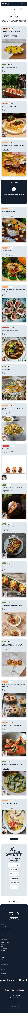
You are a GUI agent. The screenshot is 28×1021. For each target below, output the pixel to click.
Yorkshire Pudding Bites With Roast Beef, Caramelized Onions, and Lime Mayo (12, 645)
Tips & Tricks (4, 948)
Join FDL (3, 959)
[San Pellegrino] (20, 990)
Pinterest (3, 973)
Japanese (15, 887)
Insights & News (5, 942)
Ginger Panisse (6, 369)
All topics (3, 950)
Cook (7, 36)
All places (4, 934)
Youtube (3, 971)
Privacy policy (14, 997)
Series (2, 946)
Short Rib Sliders (6, 449)
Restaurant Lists (5, 928)
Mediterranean (14, 873)
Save (15, 36)
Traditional (14, 869)
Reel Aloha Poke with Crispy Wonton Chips (13, 145)
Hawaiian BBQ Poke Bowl (8, 211)
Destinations (4, 932)
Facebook (3, 969)
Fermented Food (15, 882)
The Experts (4, 930)
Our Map (3, 926)
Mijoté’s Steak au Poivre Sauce (10, 330)
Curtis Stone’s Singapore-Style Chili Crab (12, 725)
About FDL (3, 957)
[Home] (5, 3)
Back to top (12, 901)
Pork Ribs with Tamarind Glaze (10, 527)
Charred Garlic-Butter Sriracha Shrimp (12, 605)
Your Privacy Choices (14, 999)
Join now (15, 918)
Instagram (4, 967)
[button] (19, 3)
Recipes (13, 9)
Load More (14, 838)
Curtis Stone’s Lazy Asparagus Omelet (12, 764)
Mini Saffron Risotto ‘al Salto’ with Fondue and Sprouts (13, 32)
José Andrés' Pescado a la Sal (9, 803)
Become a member (15, 200)
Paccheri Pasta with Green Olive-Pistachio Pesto (13, 409)
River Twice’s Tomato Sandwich (10, 106)
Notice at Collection (14, 1002)
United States (14, 1009)
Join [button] (22, 3)
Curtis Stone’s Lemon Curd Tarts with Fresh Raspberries (13, 685)
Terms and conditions (14, 995)
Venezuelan (15, 878)
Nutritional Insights (14, 865)
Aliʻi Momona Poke (7, 250)
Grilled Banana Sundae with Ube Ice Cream (13, 488)
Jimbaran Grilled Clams (8, 566)
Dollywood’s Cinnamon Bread (9, 67)
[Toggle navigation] (24, 3)
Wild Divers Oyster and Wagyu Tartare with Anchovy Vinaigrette (13, 290)
